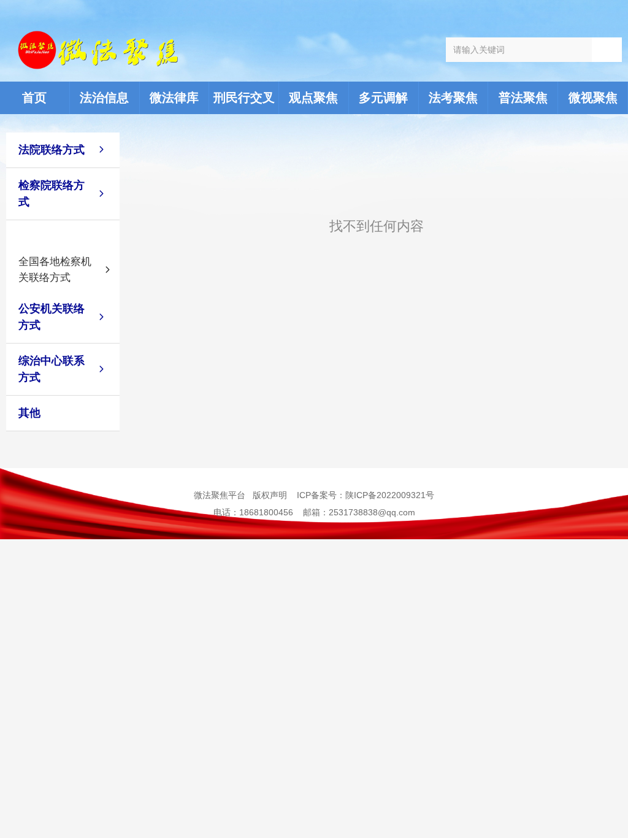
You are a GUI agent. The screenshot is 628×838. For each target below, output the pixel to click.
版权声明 (270, 495)
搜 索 (607, 49)
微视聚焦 (593, 97)
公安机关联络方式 (51, 316)
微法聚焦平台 (219, 495)
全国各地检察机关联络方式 (54, 269)
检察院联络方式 (51, 193)
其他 (29, 413)
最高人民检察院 (54, 234)
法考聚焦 (453, 97)
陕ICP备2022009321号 (389, 495)
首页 (34, 97)
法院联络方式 (51, 150)
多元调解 (383, 97)
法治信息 (104, 97)
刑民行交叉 (244, 97)
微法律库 (174, 97)
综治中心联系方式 (51, 369)
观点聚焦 (313, 97)
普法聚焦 (523, 97)
